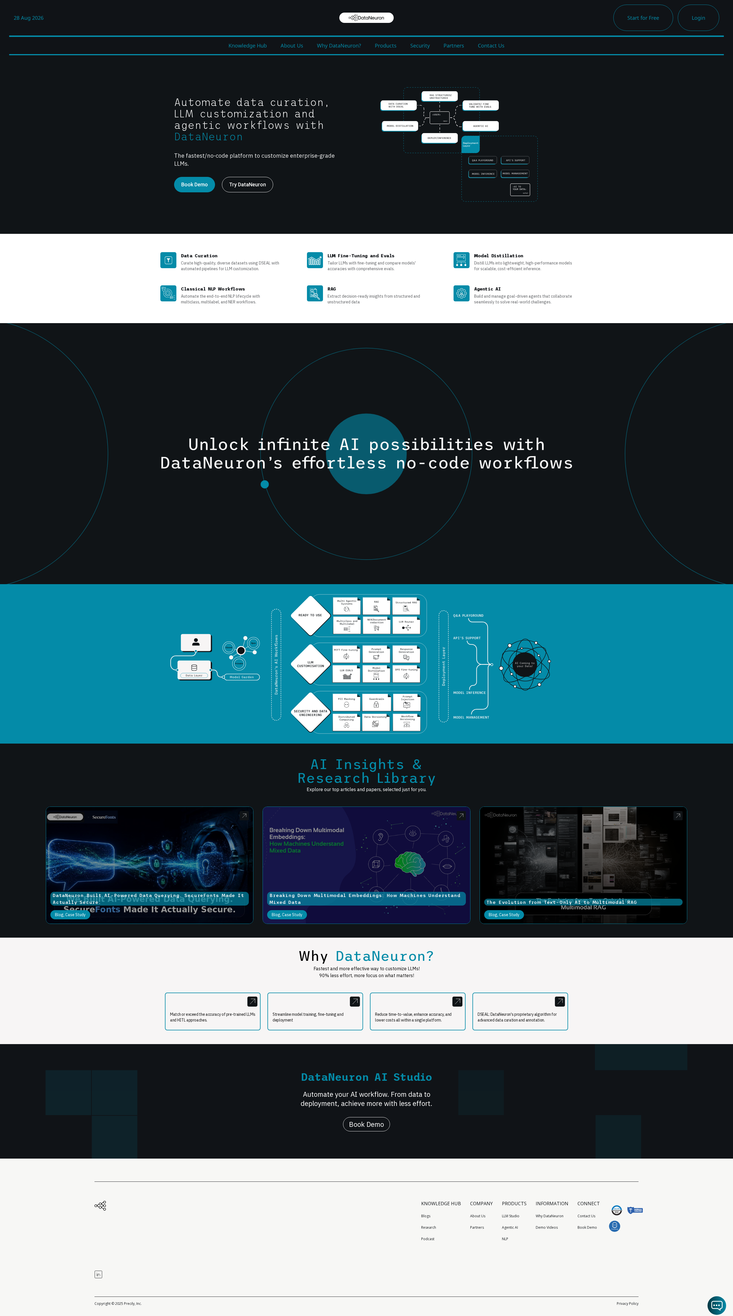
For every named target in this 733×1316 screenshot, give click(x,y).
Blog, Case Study (70, 914)
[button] (717, 1305)
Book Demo (366, 1124)
